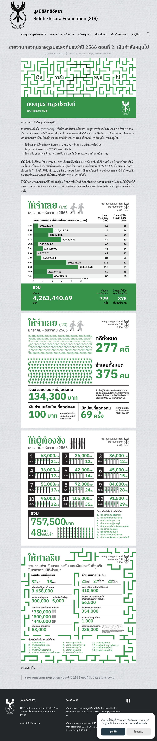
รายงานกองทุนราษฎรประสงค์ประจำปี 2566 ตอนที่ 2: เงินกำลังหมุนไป (78, 46)
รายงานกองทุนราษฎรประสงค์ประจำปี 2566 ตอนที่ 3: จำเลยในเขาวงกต (69, 677)
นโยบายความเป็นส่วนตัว (135, 723)
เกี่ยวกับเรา (101, 34)
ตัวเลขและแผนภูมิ (86, 53)
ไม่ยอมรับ (138, 731)
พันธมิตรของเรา (119, 34)
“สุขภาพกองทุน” (48, 129)
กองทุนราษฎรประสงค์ (32, 34)
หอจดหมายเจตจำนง (60, 34)
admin (71, 53)
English (136, 34)
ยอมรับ (113, 731)
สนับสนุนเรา (84, 34)
